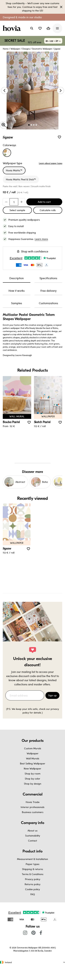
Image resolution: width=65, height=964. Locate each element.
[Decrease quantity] (6, 201)
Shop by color (32, 778)
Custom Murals (32, 748)
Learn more (41, 239)
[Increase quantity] (21, 201)
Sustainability (32, 835)
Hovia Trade (33, 802)
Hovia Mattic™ (14, 170)
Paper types (32, 864)
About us (32, 830)
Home (5, 48)
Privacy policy (32, 879)
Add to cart (44, 201)
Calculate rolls (48, 210)
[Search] (32, 28)
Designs (26, 48)
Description (16, 278)
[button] (40, 28)
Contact (32, 840)
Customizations (48, 303)
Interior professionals (32, 807)
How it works (16, 290)
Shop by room (32, 773)
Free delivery (48, 290)
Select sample (17, 210)
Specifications (48, 278)
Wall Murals (32, 758)
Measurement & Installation (32, 859)
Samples (16, 303)
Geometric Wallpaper (42, 48)
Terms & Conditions (32, 874)
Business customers (32, 812)
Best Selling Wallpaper (32, 763)
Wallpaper (15, 48)
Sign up (52, 695)
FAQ (32, 894)
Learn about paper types (50, 163)
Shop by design (32, 783)
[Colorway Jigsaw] (7, 153)
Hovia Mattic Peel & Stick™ (21, 179)
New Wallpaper (32, 768)
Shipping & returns (32, 869)
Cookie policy (32, 889)
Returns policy (32, 884)
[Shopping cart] (48, 28)
